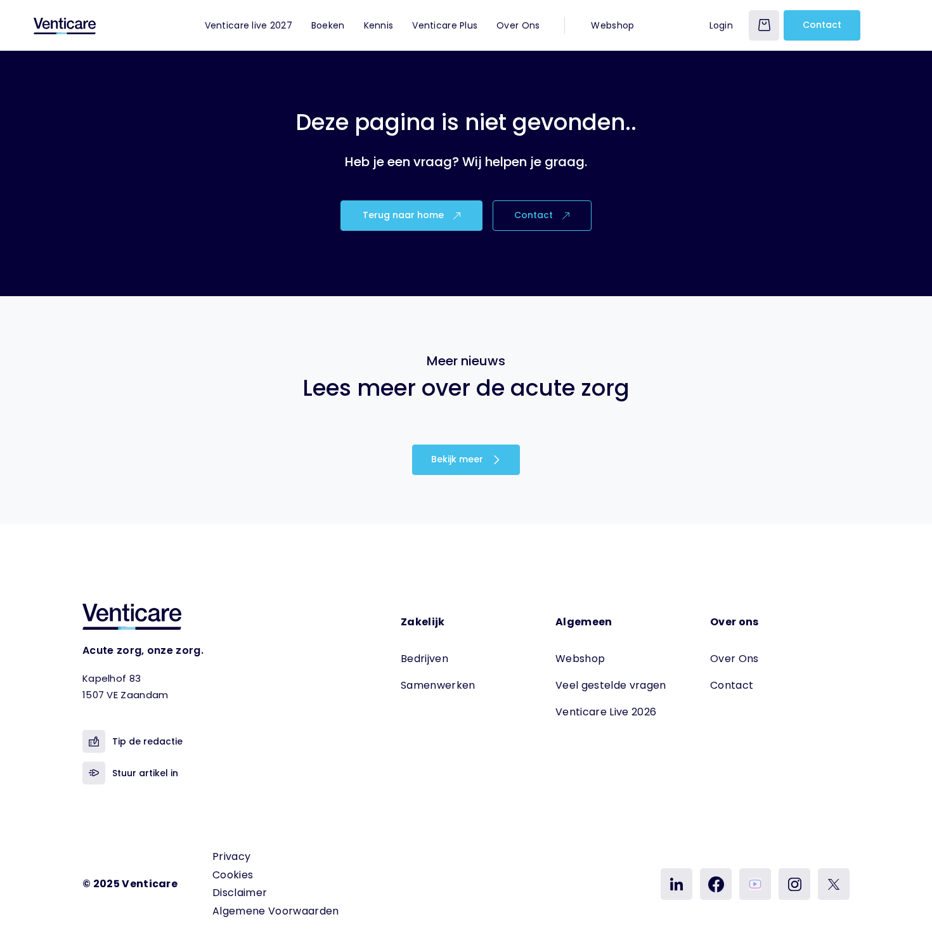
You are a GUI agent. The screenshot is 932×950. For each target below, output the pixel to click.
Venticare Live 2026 (605, 712)
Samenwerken (438, 685)
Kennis (379, 25)
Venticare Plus (444, 25)
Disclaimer (239, 892)
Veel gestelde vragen (610, 685)
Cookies (232, 875)
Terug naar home (404, 215)
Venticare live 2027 (248, 25)
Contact (822, 24)
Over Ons (518, 25)
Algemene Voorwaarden (275, 911)
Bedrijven (424, 658)
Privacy (231, 856)
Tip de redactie (147, 741)
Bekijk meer (458, 459)
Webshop (612, 25)
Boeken (328, 25)
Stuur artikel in (145, 773)
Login (721, 25)
